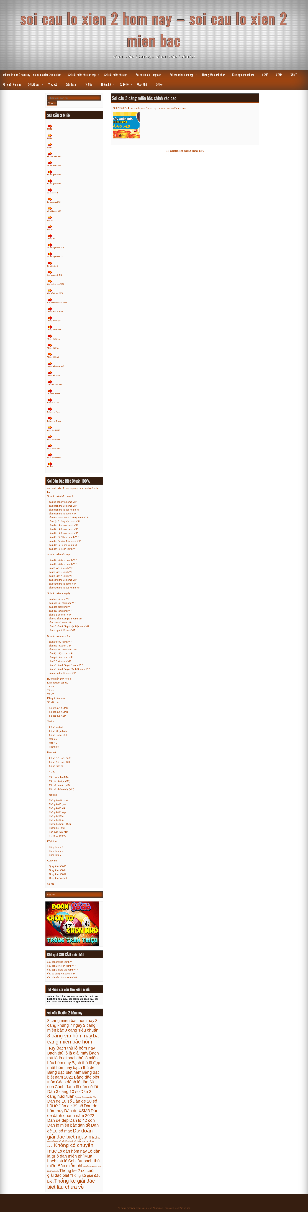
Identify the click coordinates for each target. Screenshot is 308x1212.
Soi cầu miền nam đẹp (181, 75)
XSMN (279, 75)
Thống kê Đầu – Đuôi (56, 366)
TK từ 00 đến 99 (53, 394)
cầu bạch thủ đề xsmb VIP (63, 505)
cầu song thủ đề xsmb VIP (63, 580)
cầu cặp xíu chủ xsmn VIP (63, 649)
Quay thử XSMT (53, 448)
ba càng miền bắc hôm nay (73, 1042)
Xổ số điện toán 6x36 (55, 248)
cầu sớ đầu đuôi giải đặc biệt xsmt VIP (69, 626)
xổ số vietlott (52, 193)
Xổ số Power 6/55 (58, 735)
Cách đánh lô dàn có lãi (76, 1086)
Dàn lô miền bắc (62, 1125)
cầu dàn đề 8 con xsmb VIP (63, 533)
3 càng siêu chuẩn (81, 1030)
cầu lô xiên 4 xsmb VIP (61, 576)
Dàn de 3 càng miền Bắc (85, 1097)
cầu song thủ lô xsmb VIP (62, 583)
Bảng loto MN (56, 851)
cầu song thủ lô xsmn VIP (62, 673)
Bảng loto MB (56, 847)
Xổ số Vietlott (56, 727)
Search (52, 103)
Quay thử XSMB (53, 430)
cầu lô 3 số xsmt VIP (60, 614)
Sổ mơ (49, 467)
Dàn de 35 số (70, 1106)
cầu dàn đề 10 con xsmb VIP (64, 537)
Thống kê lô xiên (54, 330)
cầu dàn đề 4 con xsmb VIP (63, 525)
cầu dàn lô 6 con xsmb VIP (63, 560)
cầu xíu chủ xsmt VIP (60, 622)
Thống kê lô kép (53, 339)
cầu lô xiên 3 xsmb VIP (61, 572)
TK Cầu (88, 84)
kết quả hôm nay (54, 156)
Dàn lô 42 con (82, 1120)
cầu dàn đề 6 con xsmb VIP (63, 529)
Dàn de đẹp (58, 1120)
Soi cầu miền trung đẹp (148, 75)
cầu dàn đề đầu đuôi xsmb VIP (65, 541)
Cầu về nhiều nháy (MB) (57, 302)
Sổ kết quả (34, 84)
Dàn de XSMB (77, 1110)
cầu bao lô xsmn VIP (60, 645)
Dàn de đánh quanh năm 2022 (72, 1113)
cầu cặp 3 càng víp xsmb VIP (64, 521)
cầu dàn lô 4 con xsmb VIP (63, 549)
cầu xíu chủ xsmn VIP (60, 641)
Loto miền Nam (53, 412)
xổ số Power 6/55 (54, 211)
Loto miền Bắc (53, 403)
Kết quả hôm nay (12, 84)
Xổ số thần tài (52, 266)
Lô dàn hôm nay (72, 1151)
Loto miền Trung (54, 421)
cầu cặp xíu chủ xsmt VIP (62, 603)
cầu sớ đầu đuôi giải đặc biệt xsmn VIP (69, 669)
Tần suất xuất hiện (54, 384)
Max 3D (50, 220)
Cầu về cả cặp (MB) (55, 293)
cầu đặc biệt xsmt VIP (60, 607)
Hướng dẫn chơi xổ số (213, 75)
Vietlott (52, 84)
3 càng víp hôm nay (69, 1036)
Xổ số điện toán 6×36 (60, 758)
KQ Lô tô (124, 84)
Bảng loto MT (56, 855)
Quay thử (142, 84)
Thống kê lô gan (54, 321)
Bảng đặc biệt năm (64, 1072)
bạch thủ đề (83, 1067)
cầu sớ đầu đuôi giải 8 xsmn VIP (66, 665)
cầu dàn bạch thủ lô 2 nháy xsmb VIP (68, 517)
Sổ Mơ (159, 84)
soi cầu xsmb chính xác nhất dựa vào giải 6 (185, 151)
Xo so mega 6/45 (53, 202)
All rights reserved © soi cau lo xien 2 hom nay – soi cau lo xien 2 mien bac (154, 1208)
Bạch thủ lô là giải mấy (67, 1053)
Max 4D (50, 229)
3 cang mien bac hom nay (70, 1020)
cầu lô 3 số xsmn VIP (60, 661)
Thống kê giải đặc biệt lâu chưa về (71, 1184)
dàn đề (84, 1125)
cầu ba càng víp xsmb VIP (63, 502)
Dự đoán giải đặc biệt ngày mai (72, 1134)
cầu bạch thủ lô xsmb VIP (62, 513)
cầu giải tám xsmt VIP (60, 610)
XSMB (265, 75)
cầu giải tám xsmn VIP (61, 657)
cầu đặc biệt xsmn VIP (61, 653)
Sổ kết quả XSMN (54, 175)
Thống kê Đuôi (53, 357)
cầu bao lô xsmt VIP (59, 599)
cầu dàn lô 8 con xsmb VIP (63, 564)
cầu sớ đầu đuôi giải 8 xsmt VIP (66, 618)
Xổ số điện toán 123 (55, 257)
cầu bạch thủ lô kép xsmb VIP (64, 509)
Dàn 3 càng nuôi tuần (69, 1094)
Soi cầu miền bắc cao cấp (82, 75)
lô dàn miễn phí (70, 1156)
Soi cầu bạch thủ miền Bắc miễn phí (73, 1163)
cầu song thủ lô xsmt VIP (62, 630)
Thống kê (106, 84)
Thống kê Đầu (53, 348)
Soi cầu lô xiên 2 (90, 1166)
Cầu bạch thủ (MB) (54, 275)
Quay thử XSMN (53, 439)
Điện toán (71, 84)
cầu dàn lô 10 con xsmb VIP (63, 545)
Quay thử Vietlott (54, 457)
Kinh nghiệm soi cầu (243, 75)
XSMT (294, 75)
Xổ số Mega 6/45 (58, 731)
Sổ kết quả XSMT (54, 184)
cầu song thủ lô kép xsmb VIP (64, 587)
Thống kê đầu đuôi (55, 311)
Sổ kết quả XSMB (54, 165)
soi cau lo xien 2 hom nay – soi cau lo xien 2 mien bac (154, 29)
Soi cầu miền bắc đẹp (115, 75)
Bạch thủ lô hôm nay (75, 1048)
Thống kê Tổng (53, 375)
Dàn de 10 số (59, 1101)
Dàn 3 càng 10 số (63, 1091)
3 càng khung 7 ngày (72, 1023)
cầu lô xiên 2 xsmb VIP (61, 568)
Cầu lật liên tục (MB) (55, 284)
